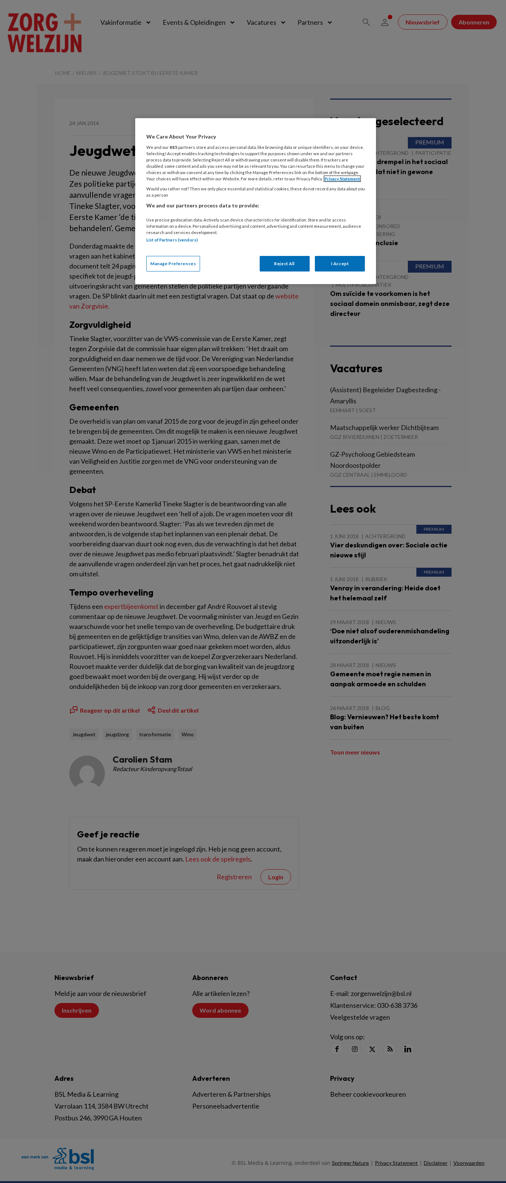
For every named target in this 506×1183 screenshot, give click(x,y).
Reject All (284, 263)
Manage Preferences (173, 263)
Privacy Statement (342, 178)
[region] (255, 201)
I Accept (340, 263)
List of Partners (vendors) (172, 239)
